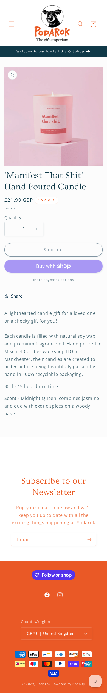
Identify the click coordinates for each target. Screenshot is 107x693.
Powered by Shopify (68, 684)
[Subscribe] (89, 539)
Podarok (43, 684)
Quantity (12, 217)
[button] (11, 24)
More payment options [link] (53, 279)
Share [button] (16, 296)
